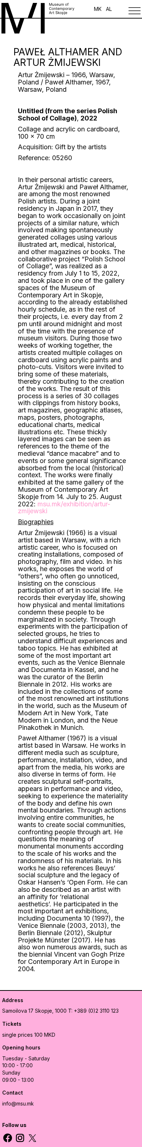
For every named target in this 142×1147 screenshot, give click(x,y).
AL (109, 9)
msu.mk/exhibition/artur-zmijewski (64, 507)
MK (98, 9)
